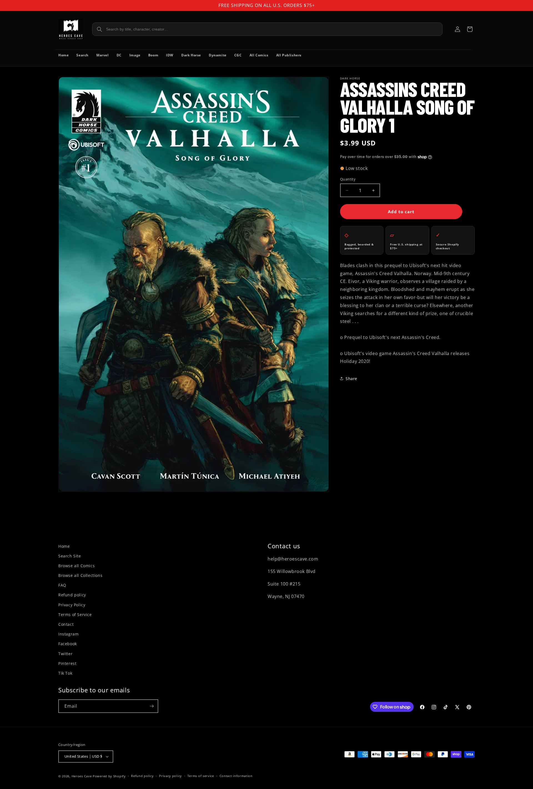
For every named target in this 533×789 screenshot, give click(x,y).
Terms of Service (75, 614)
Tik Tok (65, 673)
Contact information (236, 776)
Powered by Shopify (109, 776)
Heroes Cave (82, 776)
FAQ (62, 585)
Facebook (67, 643)
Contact (66, 624)
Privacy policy (170, 776)
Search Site (69, 556)
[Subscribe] (151, 706)
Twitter (65, 653)
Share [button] (351, 378)
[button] (470, 29)
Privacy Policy (71, 604)
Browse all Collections (80, 575)
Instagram (68, 634)
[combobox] (267, 29)
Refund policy (72, 594)
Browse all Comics (76, 565)
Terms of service (200, 776)
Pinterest (67, 663)
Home (64, 546)
